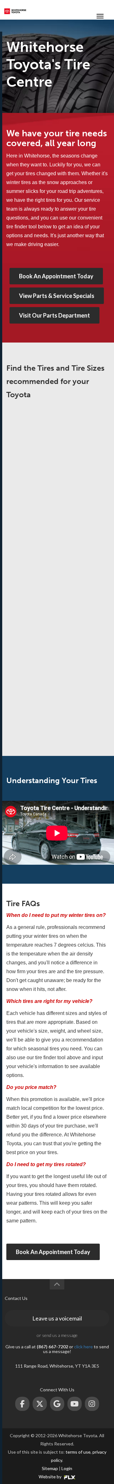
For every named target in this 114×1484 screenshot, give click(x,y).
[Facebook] (22, 1404)
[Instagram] (92, 1404)
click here (83, 1346)
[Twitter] (40, 1404)
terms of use (78, 1452)
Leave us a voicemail (57, 1318)
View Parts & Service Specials (56, 295)
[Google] (57, 1404)
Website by (50, 1476)
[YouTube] (74, 1404)
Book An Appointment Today (56, 276)
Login (66, 1468)
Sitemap (50, 1468)
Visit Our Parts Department (54, 315)
